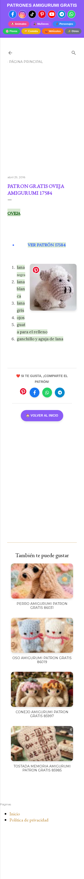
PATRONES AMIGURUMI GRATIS (42, 5)
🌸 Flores (11, 31)
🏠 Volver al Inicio (42, 415)
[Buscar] (74, 51)
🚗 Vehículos (53, 31)
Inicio (14, 814)
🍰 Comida (31, 31)
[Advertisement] (42, 122)
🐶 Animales (18, 23)
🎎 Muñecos (41, 23)
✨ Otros (73, 31)
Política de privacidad (29, 820)
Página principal (26, 62)
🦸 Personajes (64, 23)
